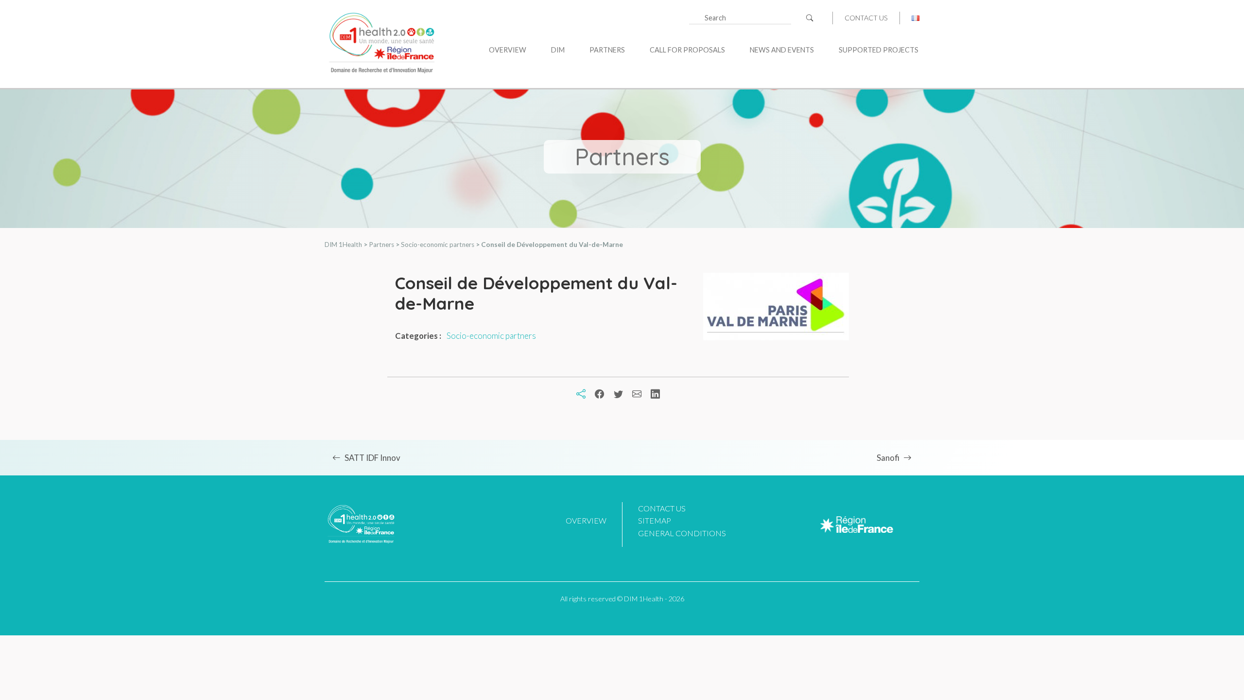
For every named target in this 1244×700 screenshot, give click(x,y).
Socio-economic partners (491, 336)
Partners (607, 50)
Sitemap (654, 520)
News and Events (782, 50)
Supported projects (878, 50)
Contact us (866, 18)
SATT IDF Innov (372, 458)
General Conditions (682, 533)
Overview (507, 50)
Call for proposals (687, 50)
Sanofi (888, 458)
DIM (558, 50)
